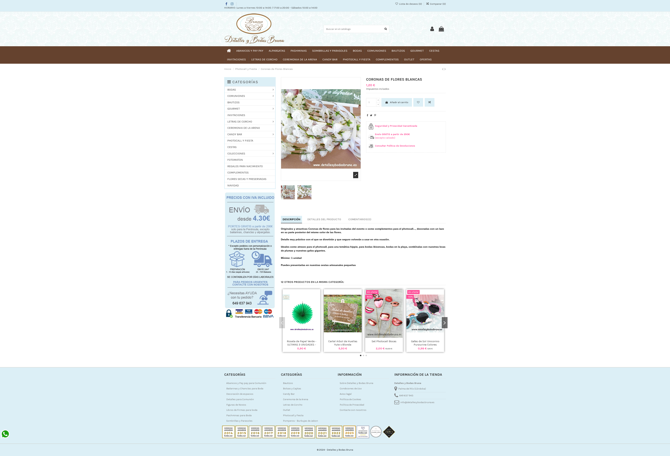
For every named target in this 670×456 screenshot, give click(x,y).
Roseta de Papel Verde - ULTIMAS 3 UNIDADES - (301, 343)
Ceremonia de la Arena (295, 399)
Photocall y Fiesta (293, 415)
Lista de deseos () (410, 3)
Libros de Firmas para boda (241, 410)
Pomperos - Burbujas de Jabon (300, 420)
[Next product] (445, 69)
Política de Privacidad (352, 404)
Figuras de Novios (236, 404)
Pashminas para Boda (239, 415)
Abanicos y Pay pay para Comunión (246, 383)
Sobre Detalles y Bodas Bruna (356, 383)
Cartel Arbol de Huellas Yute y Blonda (342, 343)
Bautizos (288, 383)
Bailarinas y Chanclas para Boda (244, 388)
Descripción (291, 219)
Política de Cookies (350, 399)
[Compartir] (367, 115)
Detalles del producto (324, 219)
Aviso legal (346, 393)
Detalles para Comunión (240, 399)
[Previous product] (443, 69)
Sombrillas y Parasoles (239, 420)
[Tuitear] (371, 115)
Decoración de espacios (239, 393)
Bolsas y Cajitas (292, 388)
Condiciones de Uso (351, 388)
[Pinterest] (375, 115)
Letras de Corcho (292, 404)
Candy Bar (289, 393)
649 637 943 (406, 395)
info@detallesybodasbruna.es (417, 402)
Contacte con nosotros (353, 410)
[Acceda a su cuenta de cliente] (432, 29)
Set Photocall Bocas (384, 341)
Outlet (286, 410)
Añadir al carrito (399, 102)
